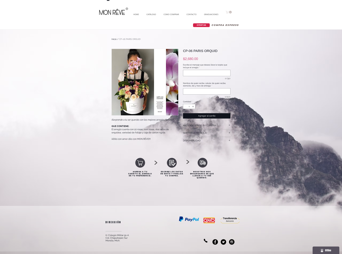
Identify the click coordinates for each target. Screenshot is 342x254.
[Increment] (193, 106)
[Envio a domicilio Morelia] (223, 242)
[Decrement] (185, 106)
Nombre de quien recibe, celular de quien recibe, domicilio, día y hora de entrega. (204, 84)
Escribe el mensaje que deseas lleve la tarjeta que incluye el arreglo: (205, 66)
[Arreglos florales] (231, 242)
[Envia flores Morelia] (215, 242)
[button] (229, 12)
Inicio (114, 39)
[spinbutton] (189, 106)
